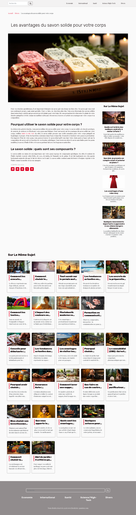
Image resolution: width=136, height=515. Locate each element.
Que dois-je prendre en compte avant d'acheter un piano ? (114, 160)
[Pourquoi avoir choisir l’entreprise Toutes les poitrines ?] (18, 375)
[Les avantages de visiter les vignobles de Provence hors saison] (68, 339)
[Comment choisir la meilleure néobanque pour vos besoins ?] (18, 447)
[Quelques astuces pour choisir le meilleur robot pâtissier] (93, 411)
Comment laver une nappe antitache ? (68, 387)
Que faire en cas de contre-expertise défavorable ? (92, 388)
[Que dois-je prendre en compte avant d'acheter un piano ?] (113, 148)
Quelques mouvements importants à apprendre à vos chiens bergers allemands (114, 225)
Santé (95, 3)
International (83, 3)
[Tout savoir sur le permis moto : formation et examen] (68, 267)
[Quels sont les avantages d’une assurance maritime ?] (68, 411)
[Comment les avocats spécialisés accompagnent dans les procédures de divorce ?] (18, 267)
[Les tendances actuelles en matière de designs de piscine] (92, 267)
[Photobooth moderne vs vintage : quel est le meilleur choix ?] (68, 303)
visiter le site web (27, 133)
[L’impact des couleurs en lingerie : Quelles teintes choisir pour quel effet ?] (43, 303)
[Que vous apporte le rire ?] (43, 411)
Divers (123, 3)
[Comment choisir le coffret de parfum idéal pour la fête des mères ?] (43, 267)
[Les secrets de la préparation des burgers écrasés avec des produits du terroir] (117, 267)
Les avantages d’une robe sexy (113, 192)
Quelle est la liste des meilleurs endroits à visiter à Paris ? (113, 129)
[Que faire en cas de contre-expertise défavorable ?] (92, 375)
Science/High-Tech (108, 3)
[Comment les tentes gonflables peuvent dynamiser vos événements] (18, 303)
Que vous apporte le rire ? (41, 423)
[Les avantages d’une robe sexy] (113, 181)
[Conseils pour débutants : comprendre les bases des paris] (18, 339)
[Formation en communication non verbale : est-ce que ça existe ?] (92, 303)
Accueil (10, 13)
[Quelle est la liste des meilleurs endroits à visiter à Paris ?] (113, 117)
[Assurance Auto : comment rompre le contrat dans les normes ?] (43, 375)
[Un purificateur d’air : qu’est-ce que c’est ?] (117, 375)
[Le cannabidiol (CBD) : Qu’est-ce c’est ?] (117, 339)
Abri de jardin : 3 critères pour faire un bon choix (43, 461)
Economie (69, 3)
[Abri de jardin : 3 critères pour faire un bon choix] (43, 447)
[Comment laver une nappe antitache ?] (68, 375)
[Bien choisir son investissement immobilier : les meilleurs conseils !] (18, 411)
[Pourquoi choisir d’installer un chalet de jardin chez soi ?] (92, 339)
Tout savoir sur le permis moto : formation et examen (68, 280)
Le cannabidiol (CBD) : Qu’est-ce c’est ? (117, 351)
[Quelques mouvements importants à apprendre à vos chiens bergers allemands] (113, 212)
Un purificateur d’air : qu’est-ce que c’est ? (117, 388)
